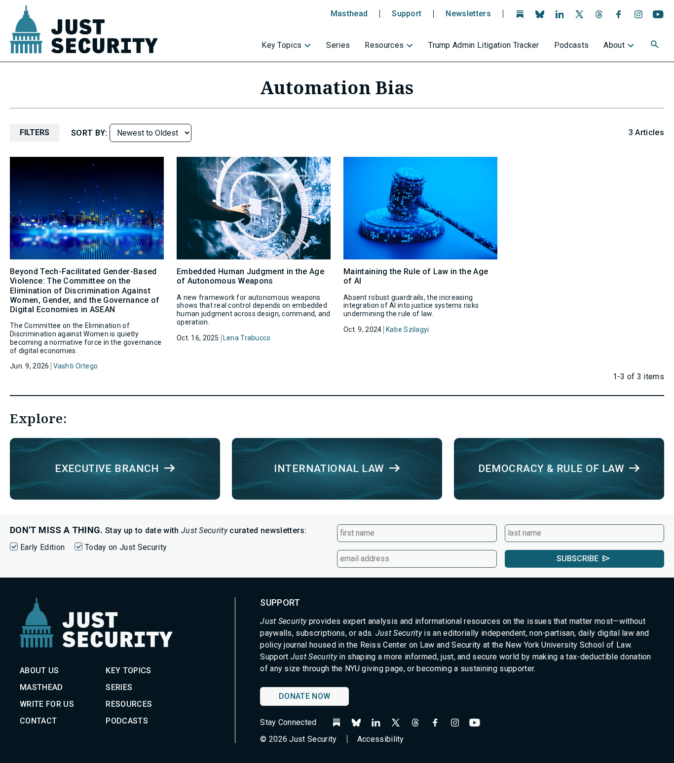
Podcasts (571, 45)
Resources (384, 45)
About (614, 45)
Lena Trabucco (247, 338)
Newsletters (468, 14)
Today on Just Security (126, 547)
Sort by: (90, 133)
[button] (655, 45)
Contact (38, 721)
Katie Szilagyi (407, 329)
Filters (34, 132)
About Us (39, 670)
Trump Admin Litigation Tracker (483, 45)
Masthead (349, 14)
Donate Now (304, 696)
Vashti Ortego (75, 366)
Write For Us (47, 704)
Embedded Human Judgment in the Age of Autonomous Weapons (250, 276)
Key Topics (281, 45)
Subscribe (578, 558)
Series (338, 45)
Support (406, 14)
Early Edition (42, 547)
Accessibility (380, 739)
